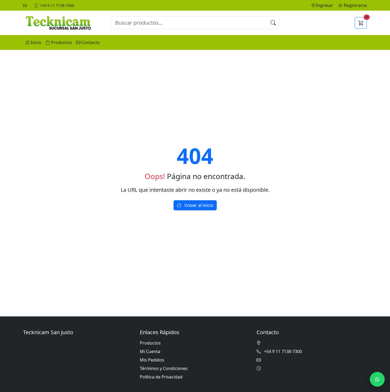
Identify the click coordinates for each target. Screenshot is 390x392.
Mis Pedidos (152, 360)
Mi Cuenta (150, 351)
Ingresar (325, 5)
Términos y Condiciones (164, 368)
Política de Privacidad (161, 377)
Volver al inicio (198, 205)
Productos (61, 42)
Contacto (90, 42)
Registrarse (355, 5)
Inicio (36, 42)
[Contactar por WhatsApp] (377, 379)
